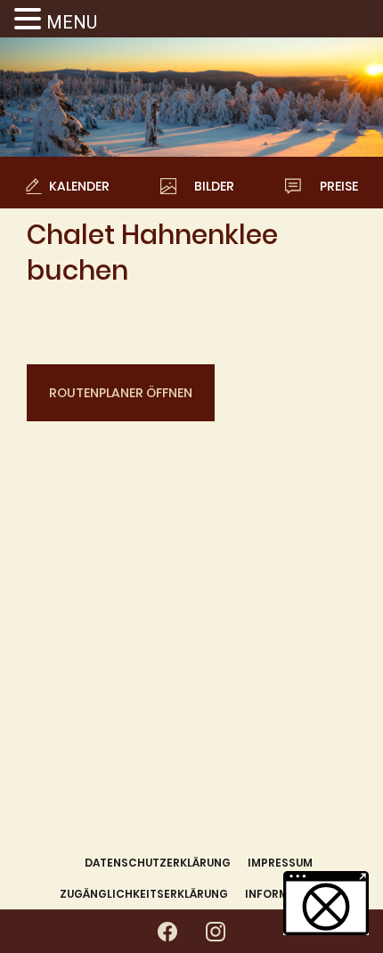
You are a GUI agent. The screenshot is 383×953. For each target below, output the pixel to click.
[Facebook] (167, 932)
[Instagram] (215, 932)
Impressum (280, 862)
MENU (71, 22)
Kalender (79, 186)
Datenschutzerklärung (158, 862)
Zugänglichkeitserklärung (144, 893)
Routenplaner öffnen (120, 393)
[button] (30, 20)
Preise (339, 186)
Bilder (214, 186)
